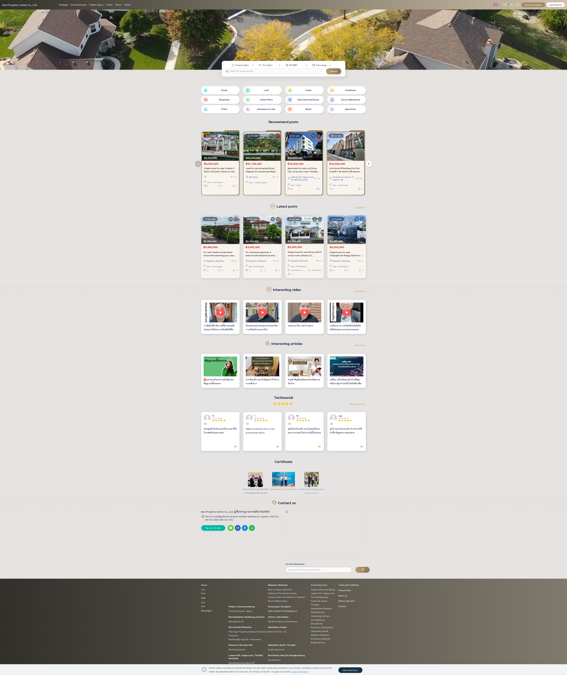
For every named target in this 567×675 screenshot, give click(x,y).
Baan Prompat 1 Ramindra (280, 589)
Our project (206, 610)
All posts (360, 207)
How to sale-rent (346, 600)
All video (360, 291)
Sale (203, 589)
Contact (127, 4)
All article (359, 345)
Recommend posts (78, 4)
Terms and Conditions (348, 585)
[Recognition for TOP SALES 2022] (283, 479)
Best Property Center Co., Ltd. (19, 5)
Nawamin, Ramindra (278, 585)
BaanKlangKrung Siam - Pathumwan (245, 639)
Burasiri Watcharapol (277, 600)
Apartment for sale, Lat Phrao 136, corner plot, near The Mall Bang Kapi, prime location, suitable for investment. (302, 170)
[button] (563, 39)
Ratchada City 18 (236, 621)
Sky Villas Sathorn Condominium (282, 621)
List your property (533, 4)
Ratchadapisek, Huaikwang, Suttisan (247, 616)
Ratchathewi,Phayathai (240, 627)
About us (342, 595)
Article (118, 4)
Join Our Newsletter (295, 564)
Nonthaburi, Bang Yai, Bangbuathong (286, 655)
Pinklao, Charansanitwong (242, 606)
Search (333, 71)
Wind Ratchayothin (237, 649)
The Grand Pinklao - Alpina (240, 611)
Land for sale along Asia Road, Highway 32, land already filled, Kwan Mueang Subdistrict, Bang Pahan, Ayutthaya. (261, 170)
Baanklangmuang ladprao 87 (242, 662)
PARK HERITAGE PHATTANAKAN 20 (282, 611)
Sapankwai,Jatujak (277, 627)
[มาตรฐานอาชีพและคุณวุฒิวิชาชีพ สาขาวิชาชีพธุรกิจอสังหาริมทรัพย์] (255, 479)
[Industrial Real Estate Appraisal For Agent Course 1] (311, 479)
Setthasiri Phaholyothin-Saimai (282, 593)
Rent (203, 593)
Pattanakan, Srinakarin (279, 606)
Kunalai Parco (274, 659)
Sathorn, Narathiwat (278, 616)
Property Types (95, 4)
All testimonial (357, 404)
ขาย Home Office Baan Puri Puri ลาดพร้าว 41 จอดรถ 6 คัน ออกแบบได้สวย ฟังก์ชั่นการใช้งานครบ (345, 170)
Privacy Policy (344, 590)
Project (109, 4)
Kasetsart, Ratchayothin (241, 645)
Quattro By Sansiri (276, 649)
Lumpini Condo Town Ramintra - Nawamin (286, 597)
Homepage (63, 4)
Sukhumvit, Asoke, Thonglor (282, 645)
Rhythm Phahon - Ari (277, 631)
